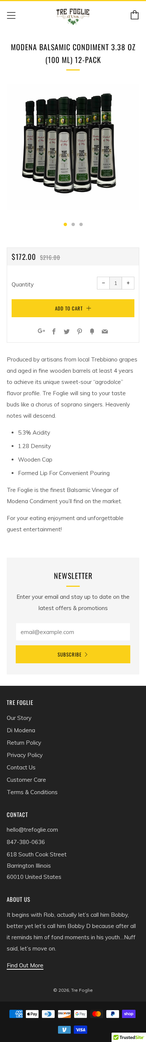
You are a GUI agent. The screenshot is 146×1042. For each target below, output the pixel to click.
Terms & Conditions (32, 792)
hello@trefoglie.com (32, 829)
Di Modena (21, 730)
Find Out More (25, 965)
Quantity (23, 284)
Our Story (19, 717)
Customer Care (26, 779)
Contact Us (21, 767)
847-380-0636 (26, 842)
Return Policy (24, 742)
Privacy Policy (25, 755)
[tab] (65, 224)
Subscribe (70, 654)
